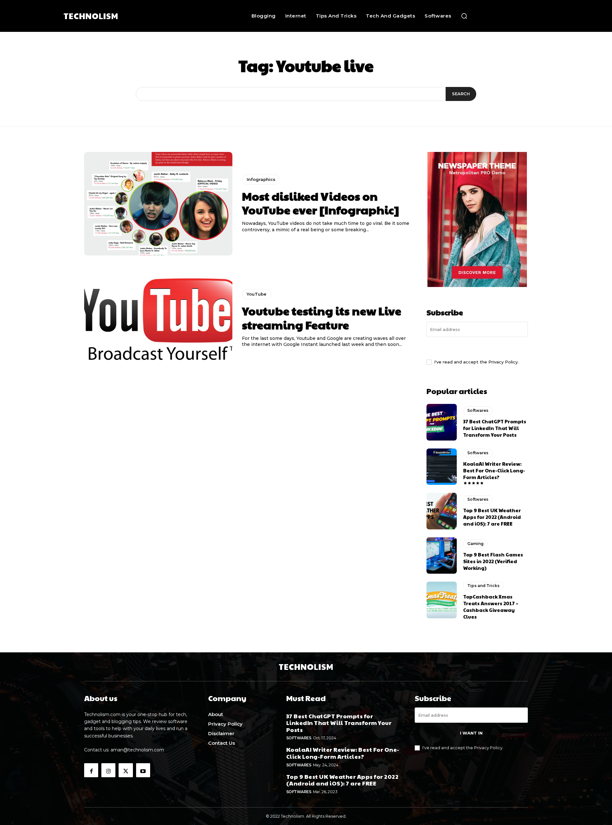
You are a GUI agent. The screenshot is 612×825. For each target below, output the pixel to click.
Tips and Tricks (483, 585)
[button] (464, 16)
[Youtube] (143, 770)
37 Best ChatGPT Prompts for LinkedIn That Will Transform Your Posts (494, 428)
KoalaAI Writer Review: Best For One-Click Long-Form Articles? (494, 470)
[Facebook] (91, 770)
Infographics (261, 179)
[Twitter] (126, 770)
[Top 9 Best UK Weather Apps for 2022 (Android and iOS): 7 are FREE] (441, 511)
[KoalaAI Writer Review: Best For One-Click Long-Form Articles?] (441, 466)
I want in (477, 347)
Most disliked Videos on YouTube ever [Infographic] (320, 203)
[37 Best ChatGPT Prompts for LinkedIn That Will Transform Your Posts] (441, 422)
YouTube (256, 294)
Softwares (477, 410)
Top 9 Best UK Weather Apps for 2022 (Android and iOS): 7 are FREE (492, 517)
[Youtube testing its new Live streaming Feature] (158, 318)
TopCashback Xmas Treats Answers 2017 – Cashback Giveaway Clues (490, 606)
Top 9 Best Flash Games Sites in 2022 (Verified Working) (493, 561)
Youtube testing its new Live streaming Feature (321, 317)
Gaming (475, 543)
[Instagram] (108, 770)
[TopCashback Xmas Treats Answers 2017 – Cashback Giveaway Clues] (441, 600)
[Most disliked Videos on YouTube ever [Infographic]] (158, 204)
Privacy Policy (503, 361)
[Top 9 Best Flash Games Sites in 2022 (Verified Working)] (441, 555)
